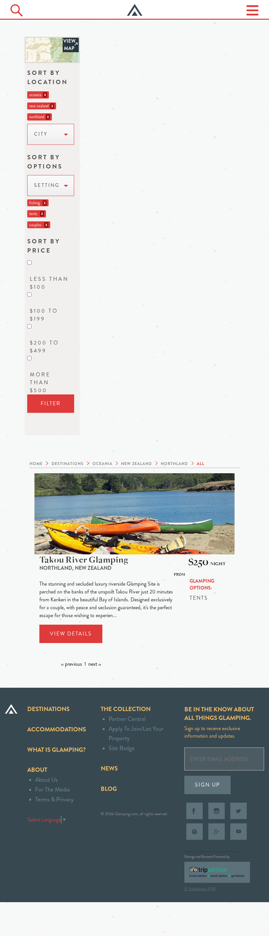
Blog (109, 788)
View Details (71, 633)
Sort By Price (43, 246)
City (41, 134)
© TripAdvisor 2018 (200, 889)
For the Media (52, 789)
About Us (46, 779)
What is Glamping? (56, 749)
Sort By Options (45, 162)
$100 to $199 (44, 315)
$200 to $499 (44, 346)
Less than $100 (49, 283)
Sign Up (207, 785)
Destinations (48, 708)
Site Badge (122, 748)
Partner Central (127, 718)
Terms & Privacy (54, 799)
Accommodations (56, 729)
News (109, 768)
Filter (51, 403)
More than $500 (40, 382)
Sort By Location (47, 77)
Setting (47, 185)
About (37, 769)
